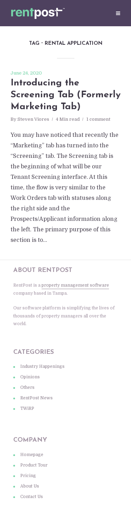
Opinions (30, 376)
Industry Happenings (42, 366)
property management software (75, 285)
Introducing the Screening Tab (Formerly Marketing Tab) (65, 95)
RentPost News (36, 398)
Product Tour (34, 465)
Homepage (31, 454)
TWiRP (27, 408)
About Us (29, 486)
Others (27, 387)
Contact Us (31, 496)
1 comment (98, 119)
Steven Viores (33, 119)
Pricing (28, 475)
